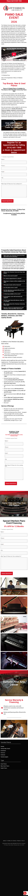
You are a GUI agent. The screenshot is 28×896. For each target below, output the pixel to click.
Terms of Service (11, 840)
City (2, 177)
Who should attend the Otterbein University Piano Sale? (14, 304)
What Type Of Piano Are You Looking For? (11, 183)
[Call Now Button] (25, 893)
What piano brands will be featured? (12, 284)
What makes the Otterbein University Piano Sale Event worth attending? (14, 256)
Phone (3, 165)
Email (2, 171)
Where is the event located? (11, 275)
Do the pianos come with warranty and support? (13, 297)
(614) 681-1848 (14, 147)
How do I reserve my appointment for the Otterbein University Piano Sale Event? (14, 308)
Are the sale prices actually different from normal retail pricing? (14, 291)
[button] (14, 256)
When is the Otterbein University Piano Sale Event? (14, 272)
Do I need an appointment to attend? (12, 278)
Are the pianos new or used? (11, 287)
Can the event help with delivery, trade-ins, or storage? (14, 301)
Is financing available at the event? (12, 294)
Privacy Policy (21, 840)
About (4, 840)
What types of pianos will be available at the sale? (14, 282)
